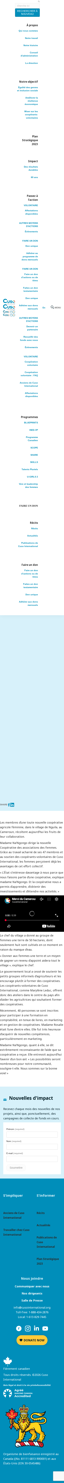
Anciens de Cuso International (13, 1215)
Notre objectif (28, 81)
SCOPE (34, 447)
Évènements (31, 231)
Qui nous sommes (28, 30)
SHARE (34, 455)
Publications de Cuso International (47, 1242)
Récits (34, 523)
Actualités (32, 535)
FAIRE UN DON (30, 241)
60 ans (34, 177)
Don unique (31, 246)
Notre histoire (30, 45)
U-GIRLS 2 (32, 476)
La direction (31, 63)
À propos (32, 25)
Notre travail (31, 38)
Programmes (29, 417)
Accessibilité (44, 1385)
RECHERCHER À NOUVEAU (27, 12)
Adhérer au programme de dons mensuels (30, 256)
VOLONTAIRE (31, 205)
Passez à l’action (32, 198)
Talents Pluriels (30, 469)
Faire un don (29, 565)
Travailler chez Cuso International (16, 1232)
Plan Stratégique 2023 (30, 140)
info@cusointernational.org (32, 1307)
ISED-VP (33, 430)
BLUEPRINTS (31, 422)
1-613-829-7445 (36, 1317)
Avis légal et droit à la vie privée (20, 1385)
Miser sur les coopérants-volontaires (31, 114)
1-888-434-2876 (38, 1312)
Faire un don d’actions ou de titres (29, 277)
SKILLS (34, 462)
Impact (33, 161)
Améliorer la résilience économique (31, 100)
